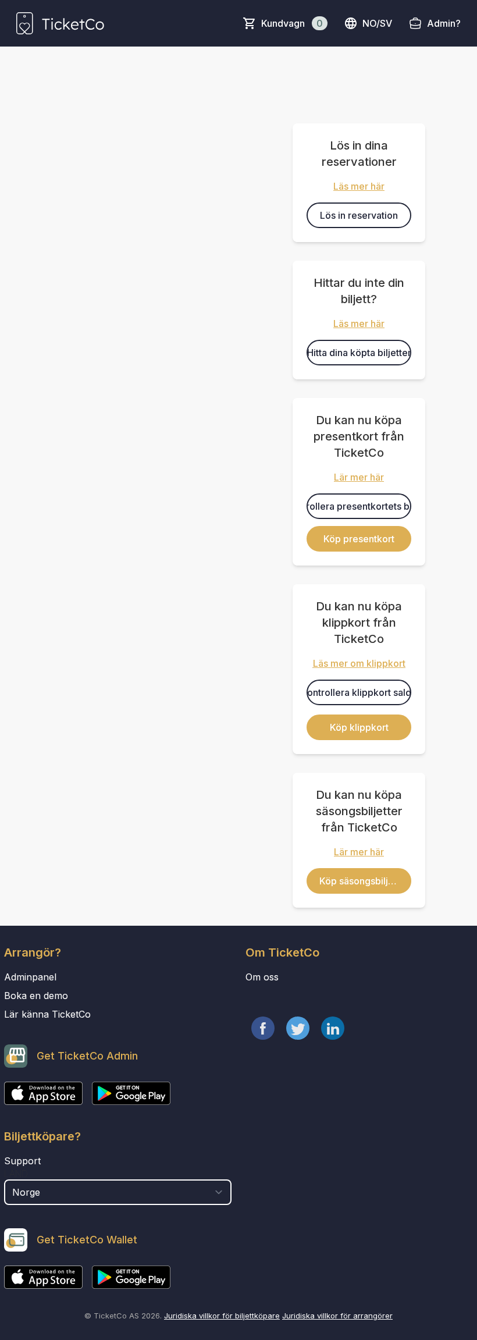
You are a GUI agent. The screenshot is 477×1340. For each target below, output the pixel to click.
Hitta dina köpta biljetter (359, 352)
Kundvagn (292, 23)
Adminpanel (30, 977)
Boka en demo (36, 995)
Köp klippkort (359, 727)
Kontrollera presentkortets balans (359, 506)
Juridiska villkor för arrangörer (337, 1315)
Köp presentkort (358, 539)
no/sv (377, 23)
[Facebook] (263, 1028)
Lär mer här (359, 477)
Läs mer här (359, 186)
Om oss (262, 977)
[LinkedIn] (332, 1028)
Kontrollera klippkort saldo (359, 692)
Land (16, 1173)
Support (22, 1161)
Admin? (444, 23)
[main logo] (60, 23)
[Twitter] (297, 1028)
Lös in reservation (359, 215)
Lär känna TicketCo (47, 1014)
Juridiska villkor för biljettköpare (222, 1315)
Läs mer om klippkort (359, 663)
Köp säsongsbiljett (359, 881)
